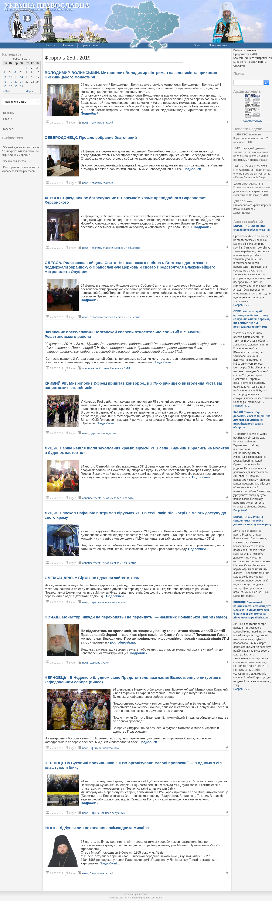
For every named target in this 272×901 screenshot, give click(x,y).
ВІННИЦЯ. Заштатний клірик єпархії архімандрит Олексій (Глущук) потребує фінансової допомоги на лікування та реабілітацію (252, 609)
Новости (50, 45)
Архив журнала (252, 120)
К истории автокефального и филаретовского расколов (21, 169)
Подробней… (91, 113)
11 (4, 77)
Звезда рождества (14, 161)
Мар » (29, 91)
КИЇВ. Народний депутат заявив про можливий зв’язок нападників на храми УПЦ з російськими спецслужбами (252, 154)
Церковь (8, 113)
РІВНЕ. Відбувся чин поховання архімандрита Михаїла (97, 828)
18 (4, 82)
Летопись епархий (101, 122)
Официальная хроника (104, 748)
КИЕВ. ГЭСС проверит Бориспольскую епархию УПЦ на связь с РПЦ (251, 138)
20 (15, 82)
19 (10, 82)
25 (4, 86)
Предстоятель (218, 45)
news (85, 122)
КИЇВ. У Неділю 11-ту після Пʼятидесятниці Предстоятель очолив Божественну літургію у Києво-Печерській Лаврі (252, 171)
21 (21, 82)
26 (10, 86)
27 (15, 86)
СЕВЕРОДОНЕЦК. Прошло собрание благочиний (91, 137)
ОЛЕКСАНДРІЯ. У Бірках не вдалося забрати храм (92, 578)
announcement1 (92, 368)
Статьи (7, 119)
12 (10, 77)
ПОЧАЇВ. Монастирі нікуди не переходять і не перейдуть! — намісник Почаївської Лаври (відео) (136, 617)
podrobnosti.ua (122, 642)
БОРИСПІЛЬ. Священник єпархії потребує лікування (251, 228)
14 (21, 77)
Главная (68, 45)
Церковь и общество (127, 248)
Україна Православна (46, 5)
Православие (89, 45)
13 (15, 77)
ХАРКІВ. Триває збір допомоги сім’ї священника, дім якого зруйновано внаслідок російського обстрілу (252, 419)
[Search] (266, 82)
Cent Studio (156, 897)
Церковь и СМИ (120, 368)
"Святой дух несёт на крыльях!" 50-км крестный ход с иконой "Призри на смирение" (22, 151)
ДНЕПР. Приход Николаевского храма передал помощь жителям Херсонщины (252, 207)
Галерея (8, 129)
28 (21, 86)
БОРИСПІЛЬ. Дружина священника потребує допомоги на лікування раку (252, 520)
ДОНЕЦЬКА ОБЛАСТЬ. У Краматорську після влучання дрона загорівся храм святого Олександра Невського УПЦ (252, 189)
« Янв (6, 91)
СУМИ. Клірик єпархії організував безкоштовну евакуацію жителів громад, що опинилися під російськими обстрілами (251, 319)
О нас (197, 45)
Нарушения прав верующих (107, 602)
